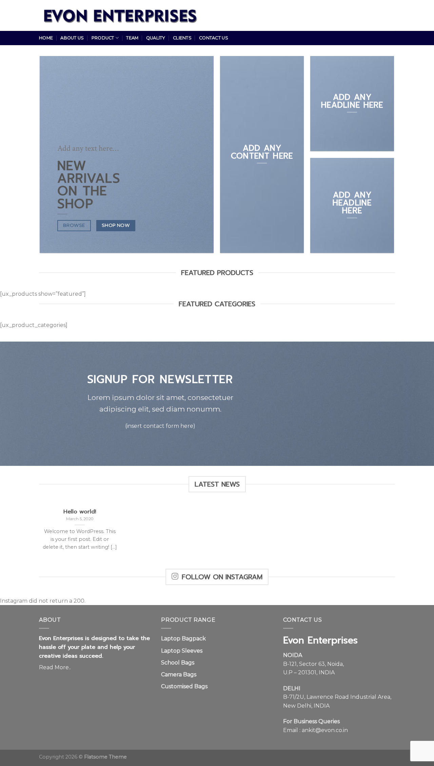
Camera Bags (178, 674)
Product (103, 37)
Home (46, 37)
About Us (72, 37)
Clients (182, 37)
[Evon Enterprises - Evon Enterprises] (124, 15)
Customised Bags (184, 686)
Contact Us (213, 37)
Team (132, 37)
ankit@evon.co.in (325, 730)
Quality (155, 37)
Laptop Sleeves (181, 651)
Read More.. (55, 667)
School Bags (177, 662)
